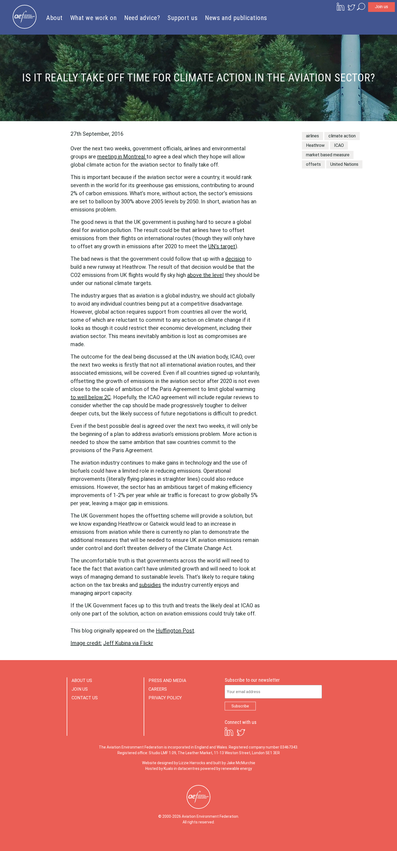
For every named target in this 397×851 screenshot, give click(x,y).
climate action (342, 135)
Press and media (167, 680)
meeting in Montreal (121, 156)
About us (82, 680)
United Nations (344, 164)
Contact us (85, 697)
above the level (205, 275)
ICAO (339, 145)
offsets (313, 164)
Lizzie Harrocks (192, 763)
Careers (158, 689)
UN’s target (221, 246)
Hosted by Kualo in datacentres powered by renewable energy (198, 768)
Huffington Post (175, 630)
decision (235, 259)
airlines (312, 135)
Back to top (369, 838)
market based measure (327, 154)
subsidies (150, 585)
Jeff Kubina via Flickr (128, 643)
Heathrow (315, 145)
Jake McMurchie (241, 763)
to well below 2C (90, 397)
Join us (381, 6)
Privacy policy (165, 697)
